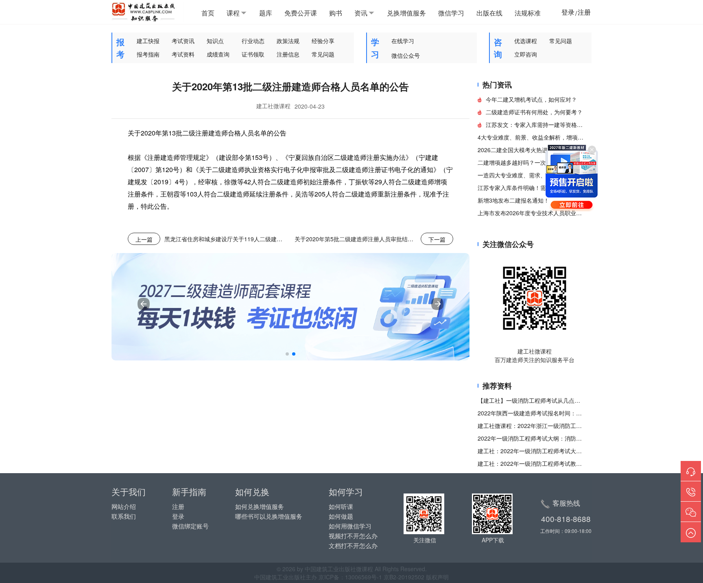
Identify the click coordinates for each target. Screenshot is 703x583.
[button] (287, 354)
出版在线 (489, 12)
